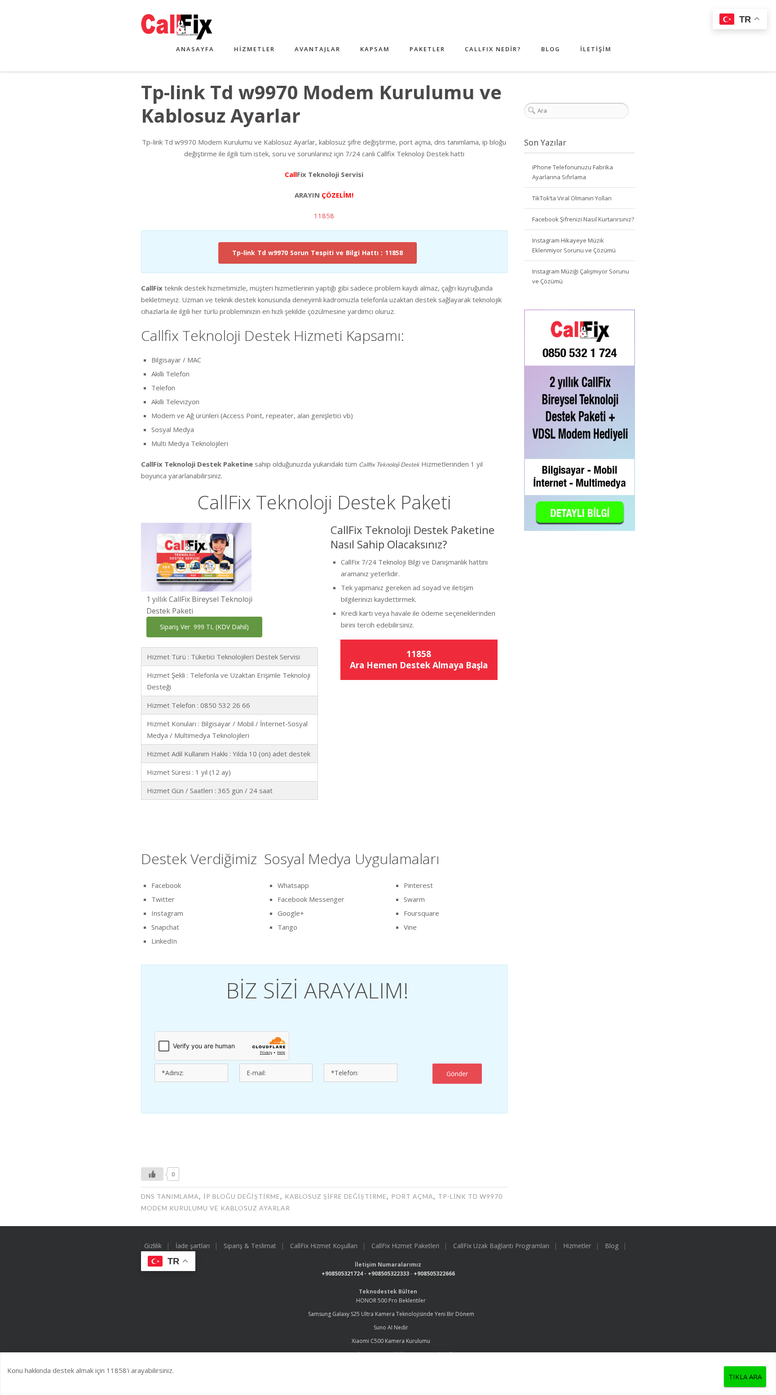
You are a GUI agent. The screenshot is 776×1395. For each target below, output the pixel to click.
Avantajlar (317, 49)
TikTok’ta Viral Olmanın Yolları (572, 198)
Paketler (427, 49)
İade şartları (193, 1245)
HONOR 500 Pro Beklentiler (391, 1300)
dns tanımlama (170, 1196)
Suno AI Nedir (391, 1327)
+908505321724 (342, 1273)
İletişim (596, 49)
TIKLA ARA (745, 1376)
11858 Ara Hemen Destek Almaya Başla (419, 659)
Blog (550, 49)
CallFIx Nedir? (493, 49)
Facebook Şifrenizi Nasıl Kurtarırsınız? (583, 219)
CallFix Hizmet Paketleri (405, 1245)
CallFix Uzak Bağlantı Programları (501, 1245)
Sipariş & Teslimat (250, 1245)
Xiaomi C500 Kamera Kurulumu (391, 1341)
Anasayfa (195, 49)
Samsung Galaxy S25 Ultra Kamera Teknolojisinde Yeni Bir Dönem (391, 1314)
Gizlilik (153, 1245)
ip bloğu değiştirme (241, 1196)
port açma (412, 1196)
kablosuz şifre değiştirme (336, 1196)
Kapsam (375, 49)
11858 (324, 215)
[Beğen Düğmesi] (152, 1174)
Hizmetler (254, 49)
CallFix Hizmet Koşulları (323, 1245)
